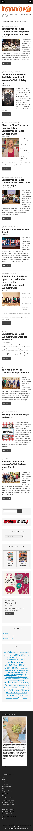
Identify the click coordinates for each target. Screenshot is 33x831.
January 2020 (16, 72)
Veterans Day (9, 698)
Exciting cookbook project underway (16, 416)
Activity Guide (5, 782)
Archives (5, 633)
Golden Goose (22, 664)
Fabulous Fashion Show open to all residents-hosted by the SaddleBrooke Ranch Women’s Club (14, 282)
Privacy (3, 818)
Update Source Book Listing (9, 816)
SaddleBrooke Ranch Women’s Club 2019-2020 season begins (16, 182)
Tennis (21, 695)
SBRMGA (25, 690)
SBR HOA (18, 690)
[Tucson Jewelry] (16, 583)
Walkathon (15, 698)
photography (21, 675)
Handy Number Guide (7, 798)
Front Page (6, 412)
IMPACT (20, 668)
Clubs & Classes (7, 26)
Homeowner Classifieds (8, 800)
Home (3, 777)
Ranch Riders (18, 677)
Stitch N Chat (14, 695)
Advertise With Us (6, 786)
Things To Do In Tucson (9, 635)
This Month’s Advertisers (8, 813)
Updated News (10, 600)
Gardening (10, 664)
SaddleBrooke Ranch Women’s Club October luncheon (14, 336)
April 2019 (16, 227)
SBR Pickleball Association (16, 693)
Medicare (9, 672)
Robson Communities (7, 807)
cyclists (13, 655)
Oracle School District (15, 673)
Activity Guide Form (6, 784)
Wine (20, 698)
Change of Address (7, 791)
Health (13, 667)
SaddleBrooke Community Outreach (16, 684)
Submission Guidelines (8, 809)
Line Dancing (16, 670)
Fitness (15, 657)
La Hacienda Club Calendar (9, 802)
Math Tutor (25, 670)
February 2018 (14, 412)
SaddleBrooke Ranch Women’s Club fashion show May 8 (14, 464)
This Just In (11, 603)
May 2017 (5, 459)
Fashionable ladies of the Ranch (15, 231)
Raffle (11, 677)
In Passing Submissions (8, 811)
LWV (22, 670)
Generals (6, 274)
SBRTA (8, 695)
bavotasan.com (24, 828)
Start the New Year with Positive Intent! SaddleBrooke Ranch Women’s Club (15, 129)
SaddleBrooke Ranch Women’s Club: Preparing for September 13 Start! (15, 31)
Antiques (6, 652)
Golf (7, 667)
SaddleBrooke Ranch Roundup (18, 825)
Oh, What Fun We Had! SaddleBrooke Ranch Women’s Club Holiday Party (14, 78)
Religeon (25, 677)
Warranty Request (8, 638)
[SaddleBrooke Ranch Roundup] (16, 8)
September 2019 (17, 177)
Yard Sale (25, 698)
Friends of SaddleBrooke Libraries (16, 658)
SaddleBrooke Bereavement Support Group (19, 679)
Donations (20, 654)
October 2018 (7, 331)
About (3, 779)
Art (9, 652)
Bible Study (15, 652)
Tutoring (26, 695)
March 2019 (12, 274)
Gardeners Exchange (16, 662)
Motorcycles (17, 672)
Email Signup (5, 793)
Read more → (6, 63)
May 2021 (15, 26)
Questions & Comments (8, 804)
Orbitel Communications (9, 637)
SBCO (12, 690)
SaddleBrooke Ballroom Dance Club (12, 678)
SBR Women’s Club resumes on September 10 (16, 371)
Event (10, 657)
